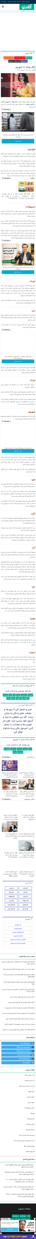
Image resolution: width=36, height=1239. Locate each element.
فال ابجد (25, 892)
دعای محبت (15, 1216)
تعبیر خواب (14, 1)
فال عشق (11, 892)
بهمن (13, 698)
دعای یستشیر (31, 1097)
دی (17, 698)
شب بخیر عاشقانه (30, 1081)
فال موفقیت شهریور (18, 932)
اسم (29, 1216)
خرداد (18, 695)
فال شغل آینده (11, 905)
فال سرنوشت (25, 900)
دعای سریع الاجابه (30, 1108)
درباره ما (9, 1)
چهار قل (32, 1113)
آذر (20, 698)
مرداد (10, 695)
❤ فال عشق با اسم (20, 58)
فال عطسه (25, 888)
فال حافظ (28, 1)
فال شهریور (18, 925)
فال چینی (11, 900)
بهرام (26, 491)
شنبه (30, 749)
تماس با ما (3, 1)
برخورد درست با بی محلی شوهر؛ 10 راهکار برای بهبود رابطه (19, 969)
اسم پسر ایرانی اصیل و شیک (27, 1135)
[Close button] (35, 1233)
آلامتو (34, 11)
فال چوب (11, 888)
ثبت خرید (18, 141)
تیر (14, 695)
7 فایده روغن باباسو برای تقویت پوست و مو (22, 997)
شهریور (5, 695)
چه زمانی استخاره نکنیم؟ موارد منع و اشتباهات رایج (20, 1019)
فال (31, 11)
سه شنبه (13, 749)
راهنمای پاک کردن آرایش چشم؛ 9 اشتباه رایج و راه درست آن (18, 1013)
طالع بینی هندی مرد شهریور (18, 939)
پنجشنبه (20, 752)
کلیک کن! (9, 1229)
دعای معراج (31, 1091)
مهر (28, 698)
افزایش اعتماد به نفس (10, 491)
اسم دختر (19, 1)
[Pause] (3, 130)
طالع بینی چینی (26, 1220)
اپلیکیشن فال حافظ (29, 1146)
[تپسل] (2, 109)
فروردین (30, 695)
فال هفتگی (25, 905)
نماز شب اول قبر (30, 1130)
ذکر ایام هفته (31, 1119)
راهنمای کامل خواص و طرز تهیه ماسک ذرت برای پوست (20, 1008)
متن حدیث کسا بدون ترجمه (27, 1086)
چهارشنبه (6, 749)
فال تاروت (25, 896)
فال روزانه (28, 11)
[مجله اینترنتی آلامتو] (26, 6)
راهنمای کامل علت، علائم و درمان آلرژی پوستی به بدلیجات (18, 1030)
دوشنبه (19, 749)
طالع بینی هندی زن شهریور (17, 943)
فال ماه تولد (25, 909)
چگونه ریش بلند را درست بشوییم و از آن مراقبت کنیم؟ (19, 1024)
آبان (24, 698)
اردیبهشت (24, 695)
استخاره (23, 1)
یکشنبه (25, 749)
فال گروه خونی (11, 909)
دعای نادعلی (31, 1102)
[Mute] (6, 130)
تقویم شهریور (18, 928)
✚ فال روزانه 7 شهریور (15, 61)
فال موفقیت (11, 896)
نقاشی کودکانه (30, 1124)
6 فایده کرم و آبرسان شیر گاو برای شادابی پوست (21, 1002)
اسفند (8, 698)
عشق (26, 156)
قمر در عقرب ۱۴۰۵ (30, 1075)
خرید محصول (18, 272)
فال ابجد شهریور (17, 936)
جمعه (14, 752)
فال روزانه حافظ (30, 1151)
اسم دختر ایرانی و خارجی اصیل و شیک (24, 1141)
